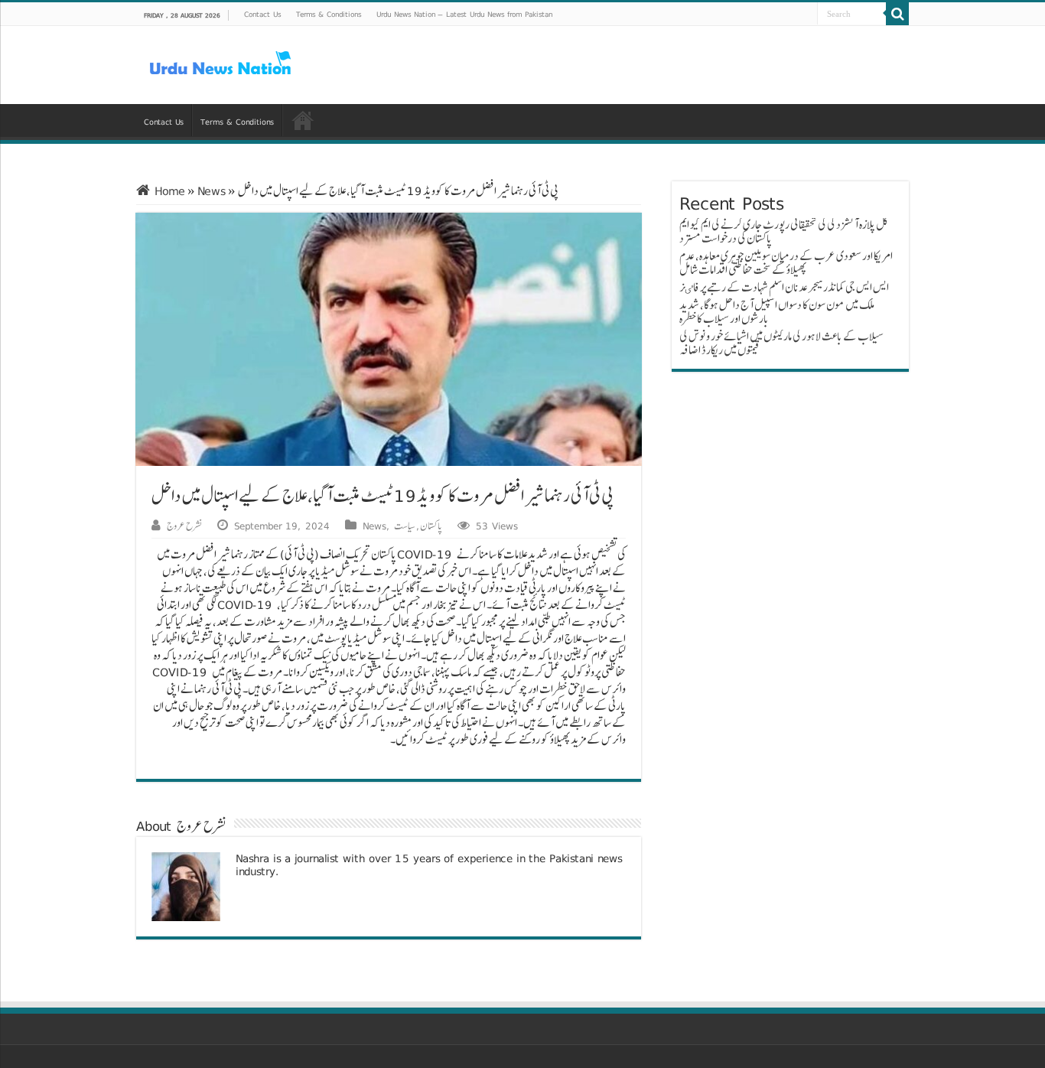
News (211, 190)
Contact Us (262, 14)
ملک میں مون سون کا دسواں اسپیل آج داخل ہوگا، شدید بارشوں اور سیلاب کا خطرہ (776, 311)
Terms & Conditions (328, 14)
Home (167, 190)
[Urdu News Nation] (220, 63)
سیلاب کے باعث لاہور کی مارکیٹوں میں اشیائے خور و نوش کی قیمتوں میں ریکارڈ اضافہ (781, 343)
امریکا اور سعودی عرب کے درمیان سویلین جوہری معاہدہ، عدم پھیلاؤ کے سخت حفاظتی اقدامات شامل (786, 262)
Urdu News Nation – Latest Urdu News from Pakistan (464, 14)
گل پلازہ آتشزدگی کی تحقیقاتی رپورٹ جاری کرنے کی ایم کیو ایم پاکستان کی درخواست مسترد (783, 231)
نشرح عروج (184, 525)
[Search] (897, 13)
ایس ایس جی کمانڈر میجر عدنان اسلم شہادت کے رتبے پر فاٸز (784, 287)
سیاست (404, 525)
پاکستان (431, 525)
